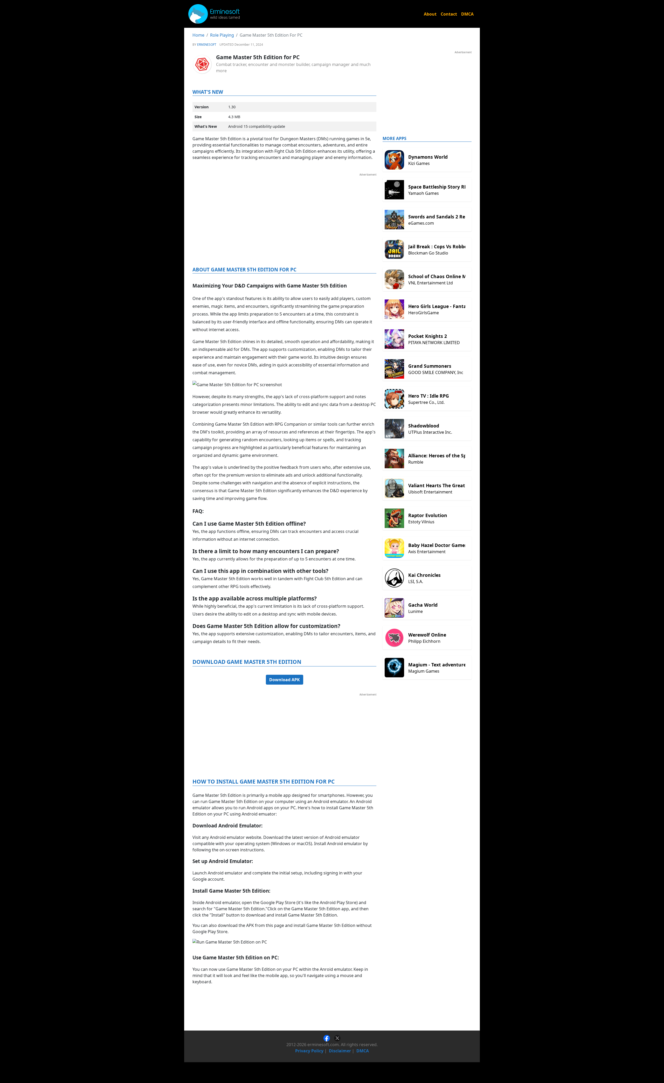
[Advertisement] (284, 213)
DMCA (467, 14)
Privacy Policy (309, 1051)
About (430, 14)
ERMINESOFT (206, 44)
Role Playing (222, 35)
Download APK (284, 680)
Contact (449, 14)
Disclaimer (340, 1051)
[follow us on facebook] (328, 1038)
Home (198, 35)
